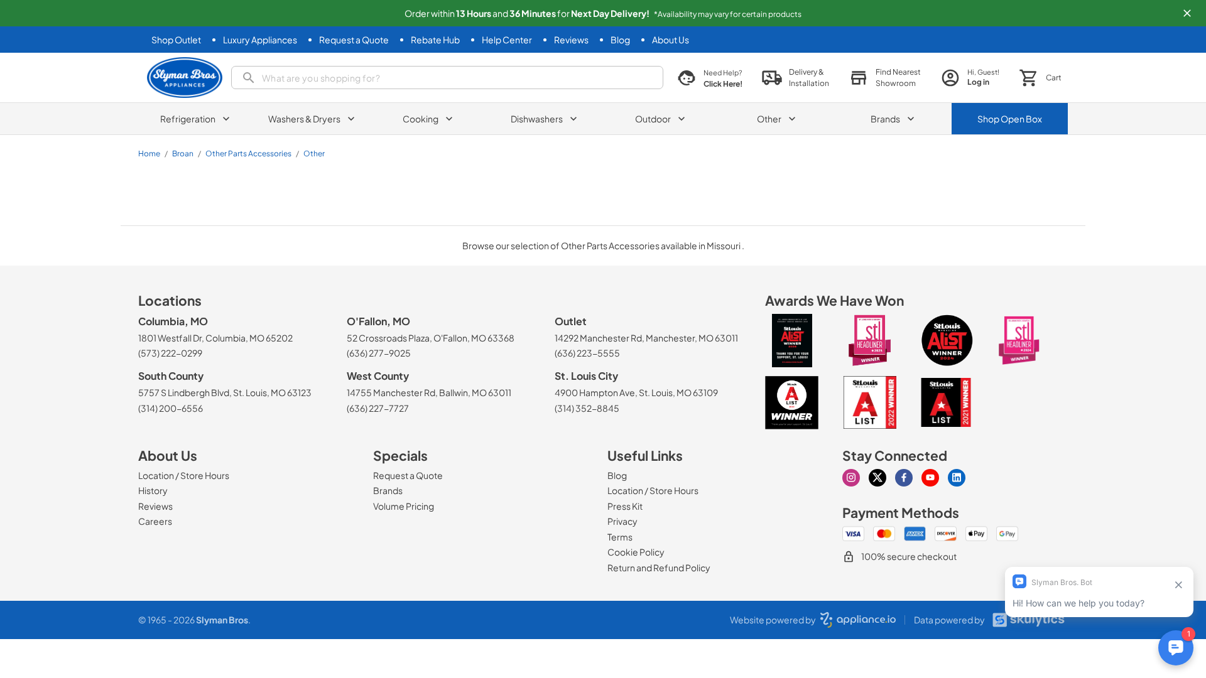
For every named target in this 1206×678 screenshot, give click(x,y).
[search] (447, 77)
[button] (1187, 13)
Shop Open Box (1009, 118)
